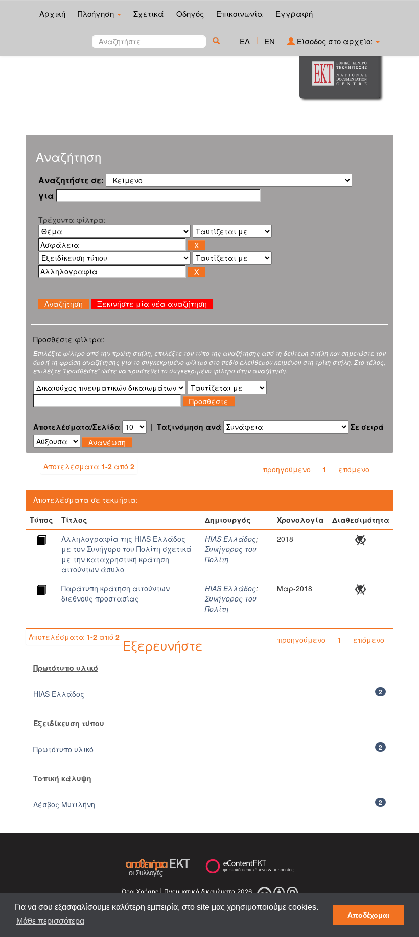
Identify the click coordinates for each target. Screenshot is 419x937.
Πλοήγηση (97, 13)
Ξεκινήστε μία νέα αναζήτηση (152, 304)
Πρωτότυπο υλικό (63, 749)
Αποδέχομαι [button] (368, 915)
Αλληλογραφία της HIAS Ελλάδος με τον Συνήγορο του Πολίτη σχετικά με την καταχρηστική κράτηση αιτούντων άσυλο (126, 554)
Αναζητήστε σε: (71, 180)
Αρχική (52, 13)
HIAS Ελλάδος (230, 539)
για (46, 195)
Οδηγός (190, 13)
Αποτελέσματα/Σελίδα (76, 427)
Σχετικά (148, 13)
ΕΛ (245, 41)
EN (269, 41)
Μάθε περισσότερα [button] (50, 921)
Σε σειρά (367, 427)
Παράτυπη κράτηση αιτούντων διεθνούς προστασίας (115, 593)
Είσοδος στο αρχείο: (335, 41)
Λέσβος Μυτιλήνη (64, 804)
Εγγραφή (294, 13)
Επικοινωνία (239, 13)
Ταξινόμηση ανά (189, 427)
